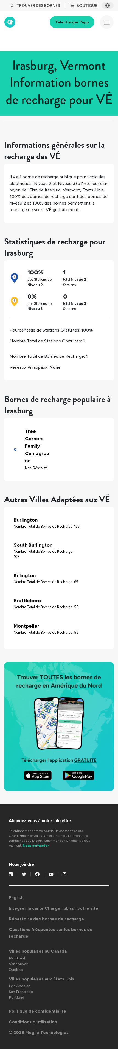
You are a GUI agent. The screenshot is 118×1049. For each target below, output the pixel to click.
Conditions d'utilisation (33, 1021)
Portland (16, 997)
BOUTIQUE (87, 5)
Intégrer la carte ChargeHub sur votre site (53, 908)
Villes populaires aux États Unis (41, 979)
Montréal (17, 958)
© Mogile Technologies (39, 1032)
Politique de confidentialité (37, 1011)
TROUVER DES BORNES (38, 5)
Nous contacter (36, 845)
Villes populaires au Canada (38, 951)
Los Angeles (19, 986)
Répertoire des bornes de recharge (46, 918)
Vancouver (18, 964)
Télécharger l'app (72, 22)
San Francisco (21, 991)
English (16, 897)
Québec (16, 969)
